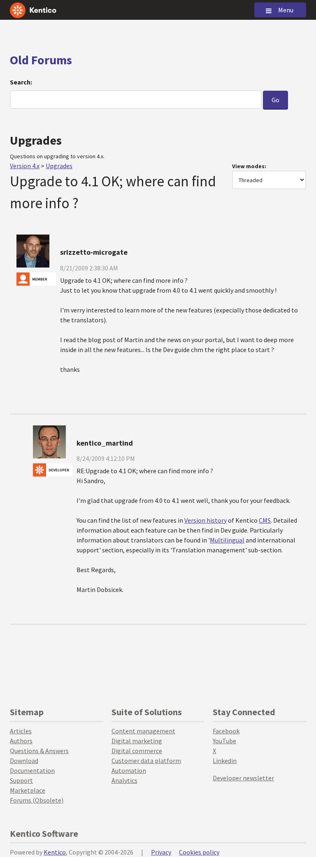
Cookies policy (199, 852)
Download (24, 760)
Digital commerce (137, 751)
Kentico (55, 852)
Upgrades (59, 166)
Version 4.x (25, 166)
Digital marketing (137, 741)
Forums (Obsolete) (36, 800)
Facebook (226, 731)
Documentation (32, 770)
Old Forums (41, 60)
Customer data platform (146, 760)
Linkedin (225, 760)
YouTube (224, 741)
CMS (265, 520)
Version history (205, 520)
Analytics (124, 780)
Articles (21, 731)
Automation (129, 770)
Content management (143, 731)
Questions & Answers (39, 751)
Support (21, 780)
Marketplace (27, 790)
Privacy (161, 852)
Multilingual (227, 540)
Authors (21, 741)
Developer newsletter (243, 778)
